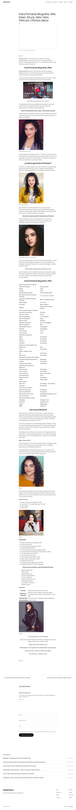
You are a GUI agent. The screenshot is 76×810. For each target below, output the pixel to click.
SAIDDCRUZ (6, 2)
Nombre (20, 714)
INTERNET (30, 50)
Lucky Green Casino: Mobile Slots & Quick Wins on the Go (19, 766)
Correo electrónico (22, 720)
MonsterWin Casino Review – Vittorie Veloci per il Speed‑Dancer (21, 770)
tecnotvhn (25, 50)
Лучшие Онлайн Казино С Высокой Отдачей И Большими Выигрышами (24, 762)
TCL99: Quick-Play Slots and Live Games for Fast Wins (18, 773)
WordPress (71, 806)
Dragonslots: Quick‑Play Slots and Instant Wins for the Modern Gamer (23, 777)
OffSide (33, 50)
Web (20, 726)
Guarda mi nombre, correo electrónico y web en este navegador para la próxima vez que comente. (38, 731)
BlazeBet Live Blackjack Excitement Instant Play (17, 758)
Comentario (21, 699)
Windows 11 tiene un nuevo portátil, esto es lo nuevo (59, 677)
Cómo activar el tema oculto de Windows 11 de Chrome (17, 677)
